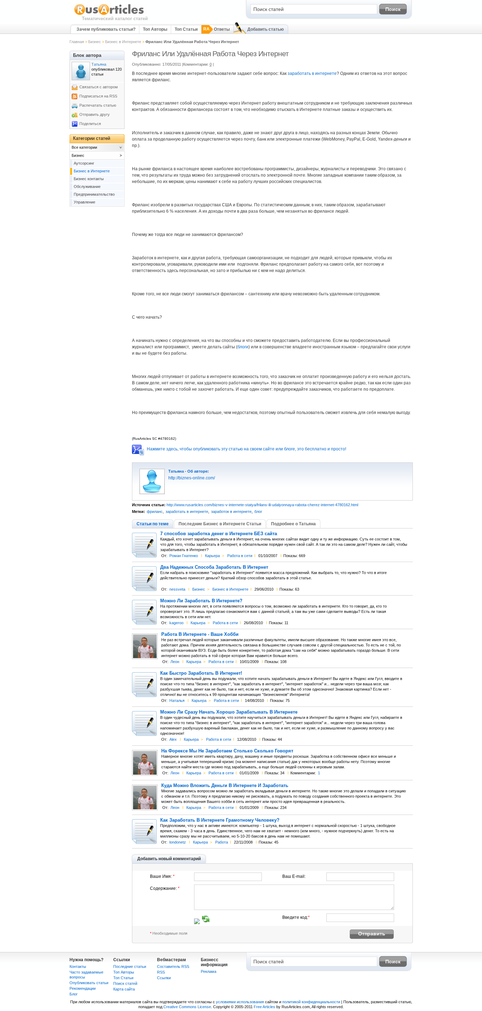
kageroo (176, 623)
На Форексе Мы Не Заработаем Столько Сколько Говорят (227, 751)
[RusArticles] (109, 14)
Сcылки (164, 978)
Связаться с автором (98, 87)
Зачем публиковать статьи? (106, 29)
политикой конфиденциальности (311, 1002)
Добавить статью (265, 29)
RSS (161, 972)
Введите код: (296, 917)
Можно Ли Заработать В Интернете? (201, 600)
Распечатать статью (97, 105)
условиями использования (240, 1002)
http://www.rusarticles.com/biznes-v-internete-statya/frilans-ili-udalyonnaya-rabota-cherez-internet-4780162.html (262, 505)
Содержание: (165, 888)
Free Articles (264, 1007)
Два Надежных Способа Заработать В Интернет (214, 567)
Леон (174, 662)
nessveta (177, 589)
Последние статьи (129, 966)
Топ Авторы (155, 29)
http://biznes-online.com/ (191, 477)
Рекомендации (83, 988)
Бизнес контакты (89, 179)
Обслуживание (87, 186)
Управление (84, 202)
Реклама (208, 971)
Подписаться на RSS (98, 96)
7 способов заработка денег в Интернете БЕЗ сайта (218, 533)
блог (258, 511)
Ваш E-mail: (294, 876)
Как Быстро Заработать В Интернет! (201, 673)
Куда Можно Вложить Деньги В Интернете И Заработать (224, 785)
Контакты (78, 966)
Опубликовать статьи (89, 983)
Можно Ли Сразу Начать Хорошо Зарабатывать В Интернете (228, 712)
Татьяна (176, 471)
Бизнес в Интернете (123, 42)
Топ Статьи (186, 29)
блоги (242, 346)
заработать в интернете (312, 73)
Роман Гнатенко (183, 556)
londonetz (177, 842)
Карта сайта (124, 989)
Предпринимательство (94, 194)
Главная (77, 42)
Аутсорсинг (84, 163)
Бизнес (94, 42)
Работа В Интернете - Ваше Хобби (200, 634)
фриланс (155, 511)
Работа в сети (239, 556)
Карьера (212, 556)
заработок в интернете (231, 511)
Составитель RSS (173, 966)
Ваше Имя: (162, 876)
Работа (221, 842)
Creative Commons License (187, 1007)
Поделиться (90, 124)
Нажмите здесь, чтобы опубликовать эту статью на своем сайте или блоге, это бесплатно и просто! (246, 449)
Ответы (222, 29)
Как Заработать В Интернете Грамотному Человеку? (219, 820)
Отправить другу (94, 114)
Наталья (177, 700)
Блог (74, 994)
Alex (173, 739)
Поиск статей (125, 983)
